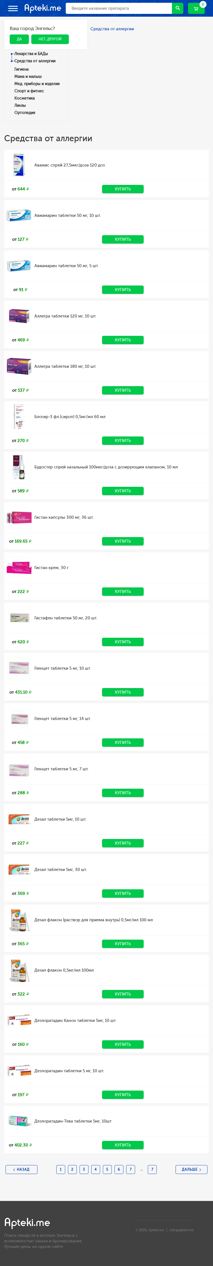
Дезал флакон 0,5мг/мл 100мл (64, 970)
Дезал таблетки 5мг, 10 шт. (60, 819)
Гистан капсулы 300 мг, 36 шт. (64, 517)
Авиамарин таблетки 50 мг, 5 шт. (66, 265)
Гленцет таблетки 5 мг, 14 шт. (62, 718)
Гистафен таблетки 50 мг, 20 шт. (65, 617)
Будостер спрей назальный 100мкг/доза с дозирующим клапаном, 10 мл (106, 467)
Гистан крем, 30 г (51, 567)
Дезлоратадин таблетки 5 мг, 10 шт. (69, 1070)
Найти (177, 8)
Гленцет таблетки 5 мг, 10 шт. (62, 668)
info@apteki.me (182, 1230)
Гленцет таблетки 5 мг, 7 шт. (61, 768)
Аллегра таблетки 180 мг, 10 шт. (65, 366)
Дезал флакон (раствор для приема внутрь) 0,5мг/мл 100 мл (93, 919)
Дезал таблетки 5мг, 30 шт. (60, 869)
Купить (123, 189)
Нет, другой (45, 47)
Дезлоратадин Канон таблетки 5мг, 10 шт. (75, 1020)
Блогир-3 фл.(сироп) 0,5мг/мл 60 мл (69, 416)
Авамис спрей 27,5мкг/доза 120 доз (69, 165)
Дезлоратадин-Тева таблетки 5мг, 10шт (72, 1121)
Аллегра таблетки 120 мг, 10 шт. (65, 316)
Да (15, 47)
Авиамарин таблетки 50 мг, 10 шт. (67, 215)
